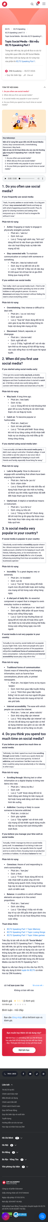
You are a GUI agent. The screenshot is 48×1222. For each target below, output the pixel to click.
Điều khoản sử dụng (10, 1098)
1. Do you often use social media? (15, 91)
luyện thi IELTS (28, 970)
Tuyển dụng (6, 1118)
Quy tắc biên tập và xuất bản (13, 1114)
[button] (32, 4)
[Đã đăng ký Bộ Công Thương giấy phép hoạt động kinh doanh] (20, 1215)
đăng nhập (17, 1017)
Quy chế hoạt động (9, 1110)
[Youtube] (30, 1073)
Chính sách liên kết (9, 1102)
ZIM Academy (15, 71)
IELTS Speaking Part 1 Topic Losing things (26, 932)
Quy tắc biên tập (14, 75)
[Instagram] (43, 1073)
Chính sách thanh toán (11, 1106)
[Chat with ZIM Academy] (42, 1216)
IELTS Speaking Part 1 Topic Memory (23, 929)
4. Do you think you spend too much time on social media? (22, 103)
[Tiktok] (36, 1073)
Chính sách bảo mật (10, 1094)
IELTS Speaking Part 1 (25, 61)
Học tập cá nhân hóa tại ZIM (13, 1127)
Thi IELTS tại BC (8, 1090)
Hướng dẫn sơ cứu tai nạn (12, 1123)
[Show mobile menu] (44, 4)
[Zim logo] (4, 4)
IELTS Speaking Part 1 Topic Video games (26, 935)
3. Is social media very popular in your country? (20, 99)
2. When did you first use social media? (17, 95)
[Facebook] (23, 1073)
